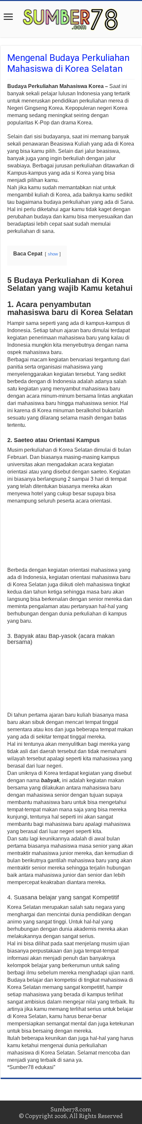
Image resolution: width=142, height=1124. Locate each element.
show (53, 253)
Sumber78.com (71, 1109)
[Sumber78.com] (71, 18)
